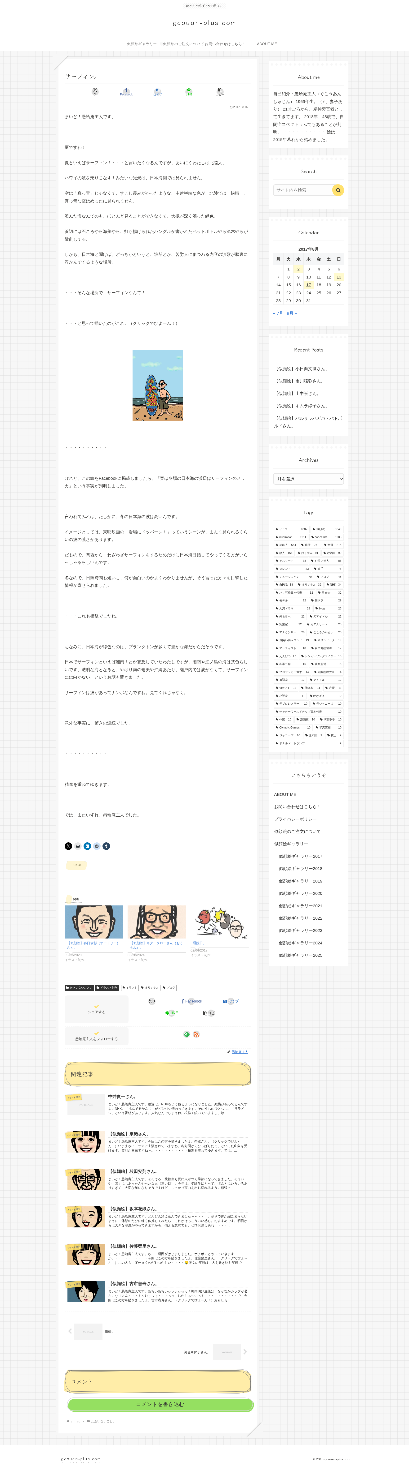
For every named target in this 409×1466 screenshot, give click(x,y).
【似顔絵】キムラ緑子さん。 (301, 405)
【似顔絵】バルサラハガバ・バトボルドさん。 (308, 422)
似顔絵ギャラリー (291, 844)
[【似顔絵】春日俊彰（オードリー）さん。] (94, 922)
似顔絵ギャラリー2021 (300, 906)
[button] (220, 92)
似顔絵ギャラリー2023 (300, 930)
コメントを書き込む (160, 1404)
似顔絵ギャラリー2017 (300, 856)
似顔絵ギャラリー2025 (300, 955)
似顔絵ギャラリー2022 (300, 918)
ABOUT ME (285, 794)
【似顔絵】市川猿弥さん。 (299, 381)
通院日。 (199, 943)
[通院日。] (220, 922)
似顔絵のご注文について (297, 831)
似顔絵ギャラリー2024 (300, 943)
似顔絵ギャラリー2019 (300, 881)
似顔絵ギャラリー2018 (300, 868)
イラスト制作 (108, 987)
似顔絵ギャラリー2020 (300, 893)
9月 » (292, 313)
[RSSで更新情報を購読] (196, 1034)
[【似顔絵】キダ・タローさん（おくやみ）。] (157, 922)
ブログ (171, 987)
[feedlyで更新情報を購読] (187, 1034)
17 (308, 285)
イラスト (131, 987)
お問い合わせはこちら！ (297, 806)
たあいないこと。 (81, 987)
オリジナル (152, 987)
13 (339, 277)
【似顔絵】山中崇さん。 (297, 393)
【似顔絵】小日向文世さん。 (301, 368)
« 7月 (278, 313)
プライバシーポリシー (295, 819)
